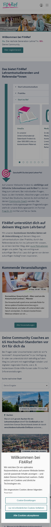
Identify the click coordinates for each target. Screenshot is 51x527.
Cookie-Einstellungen (26, 500)
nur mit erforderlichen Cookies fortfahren (26, 508)
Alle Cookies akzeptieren (26, 515)
